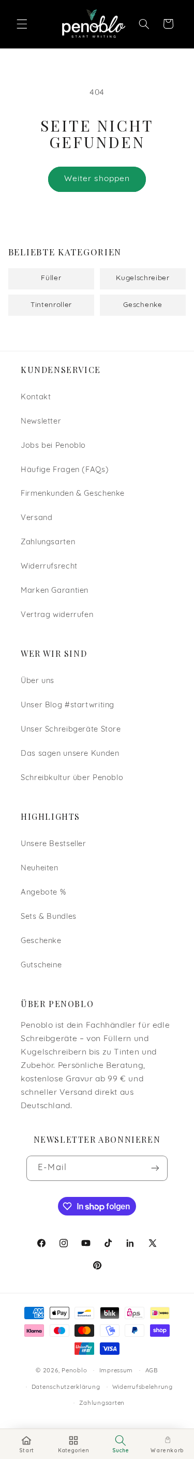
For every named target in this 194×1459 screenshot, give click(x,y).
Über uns (37, 681)
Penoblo (74, 1371)
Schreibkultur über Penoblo (72, 778)
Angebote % (43, 893)
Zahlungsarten (48, 542)
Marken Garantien (54, 591)
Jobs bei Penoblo (53, 446)
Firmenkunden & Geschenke (73, 494)
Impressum (116, 1371)
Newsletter (41, 422)
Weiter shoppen (97, 179)
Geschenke (41, 941)
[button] (22, 24)
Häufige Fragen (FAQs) (65, 470)
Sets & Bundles (49, 917)
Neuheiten (39, 868)
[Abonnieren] (155, 1168)
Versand (36, 518)
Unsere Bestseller (53, 844)
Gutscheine (41, 965)
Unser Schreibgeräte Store (71, 730)
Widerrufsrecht (49, 567)
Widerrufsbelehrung (142, 1387)
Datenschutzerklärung (66, 1387)
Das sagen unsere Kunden (70, 754)
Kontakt (36, 397)
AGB (151, 1371)
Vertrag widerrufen (57, 615)
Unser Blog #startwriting (67, 705)
